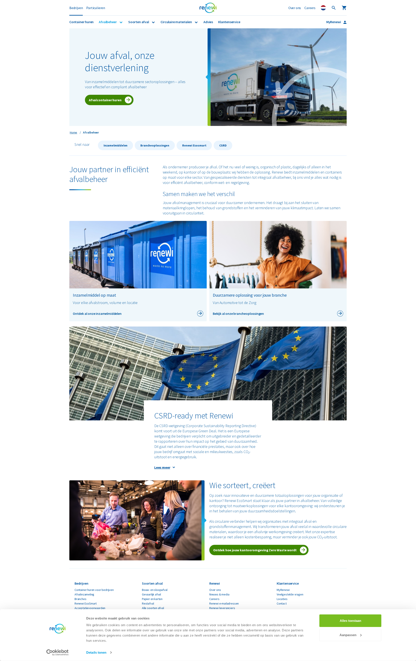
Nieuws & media (219, 594)
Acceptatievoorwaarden (90, 608)
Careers (309, 8)
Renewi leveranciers (222, 608)
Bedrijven (76, 8)
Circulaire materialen (176, 22)
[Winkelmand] (344, 8)
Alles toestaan (350, 620)
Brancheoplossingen (154, 145)
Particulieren (95, 8)
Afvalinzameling (84, 594)
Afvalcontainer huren (105, 100)
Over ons (294, 8)
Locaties (282, 599)
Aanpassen (348, 635)
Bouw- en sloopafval (154, 590)
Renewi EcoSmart (86, 603)
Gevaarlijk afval (151, 594)
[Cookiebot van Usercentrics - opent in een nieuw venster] (57, 652)
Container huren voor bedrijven (94, 590)
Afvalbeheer (108, 22)
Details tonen (96, 652)
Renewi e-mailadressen (224, 603)
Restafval (148, 603)
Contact (282, 603)
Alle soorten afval (153, 608)
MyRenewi (333, 22)
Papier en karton (152, 599)
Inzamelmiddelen (115, 145)
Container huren (81, 22)
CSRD (222, 145)
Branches (80, 599)
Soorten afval (139, 22)
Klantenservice (229, 22)
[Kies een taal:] (323, 8)
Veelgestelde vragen (290, 594)
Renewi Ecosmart (194, 145)
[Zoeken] (333, 8)
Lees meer (162, 467)
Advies (208, 22)
